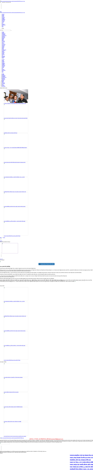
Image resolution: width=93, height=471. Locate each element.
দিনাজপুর (3, 57)
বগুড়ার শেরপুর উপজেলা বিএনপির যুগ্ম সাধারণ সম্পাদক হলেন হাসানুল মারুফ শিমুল (15, 118)
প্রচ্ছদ (1, 11)
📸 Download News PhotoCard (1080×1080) (46, 264)
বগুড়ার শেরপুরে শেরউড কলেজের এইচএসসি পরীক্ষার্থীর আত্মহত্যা (13, 406)
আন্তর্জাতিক (3, 19)
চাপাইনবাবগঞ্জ (4, 49)
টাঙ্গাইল (3, 53)
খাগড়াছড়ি (3, 41)
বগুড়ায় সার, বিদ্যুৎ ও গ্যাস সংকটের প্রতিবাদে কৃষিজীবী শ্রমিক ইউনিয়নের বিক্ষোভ (15, 147)
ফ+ (0, 259)
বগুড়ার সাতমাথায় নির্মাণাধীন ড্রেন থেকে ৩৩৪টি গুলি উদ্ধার (12, 236)
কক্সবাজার (3, 36)
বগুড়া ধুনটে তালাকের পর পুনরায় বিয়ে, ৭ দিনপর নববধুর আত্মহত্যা (13, 377)
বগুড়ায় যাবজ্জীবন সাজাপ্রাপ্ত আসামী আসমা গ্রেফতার (11, 392)
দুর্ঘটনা (3, 58)
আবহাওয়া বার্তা (4, 35)
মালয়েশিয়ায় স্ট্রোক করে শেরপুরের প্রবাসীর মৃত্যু (10, 133)
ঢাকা (2, 55)
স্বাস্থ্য (2, 26)
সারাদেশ (3, 14)
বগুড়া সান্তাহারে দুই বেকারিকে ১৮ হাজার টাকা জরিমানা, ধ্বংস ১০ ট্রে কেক (14, 177)
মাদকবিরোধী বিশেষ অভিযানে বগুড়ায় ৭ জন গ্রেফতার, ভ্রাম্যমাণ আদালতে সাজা (15, 191)
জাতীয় (3, 15)
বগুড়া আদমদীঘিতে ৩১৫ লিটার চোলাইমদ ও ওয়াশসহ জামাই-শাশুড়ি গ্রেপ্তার (14, 221)
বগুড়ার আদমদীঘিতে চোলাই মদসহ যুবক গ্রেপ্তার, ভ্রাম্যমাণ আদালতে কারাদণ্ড (14, 206)
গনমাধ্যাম (3, 45)
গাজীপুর (3, 47)
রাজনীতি (3, 16)
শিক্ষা (2, 25)
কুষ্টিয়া (3, 40)
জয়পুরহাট (3, 50)
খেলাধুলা (3, 21)
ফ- (1, 259)
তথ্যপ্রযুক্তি (3, 17)
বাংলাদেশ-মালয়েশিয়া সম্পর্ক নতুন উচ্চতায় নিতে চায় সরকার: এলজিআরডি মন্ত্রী (15, 103)
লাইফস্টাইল (3, 25)
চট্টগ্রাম (3, 48)
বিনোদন (3, 24)
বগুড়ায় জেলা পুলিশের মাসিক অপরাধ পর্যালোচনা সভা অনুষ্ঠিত (12, 421)
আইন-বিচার (3, 33)
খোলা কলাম (3, 44)
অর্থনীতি (3, 18)
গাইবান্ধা (3, 46)
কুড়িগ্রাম (3, 38)
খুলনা (2, 42)
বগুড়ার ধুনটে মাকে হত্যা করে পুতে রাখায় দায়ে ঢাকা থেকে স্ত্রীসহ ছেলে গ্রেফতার (15, 436)
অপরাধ (3, 16)
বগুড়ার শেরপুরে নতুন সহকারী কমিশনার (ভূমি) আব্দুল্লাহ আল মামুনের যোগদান (14, 162)
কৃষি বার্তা (3, 20)
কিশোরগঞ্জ (3, 37)
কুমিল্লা (3, 39)
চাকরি (3, 22)
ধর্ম (2, 23)
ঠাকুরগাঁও (3, 54)
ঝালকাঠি (3, 52)
